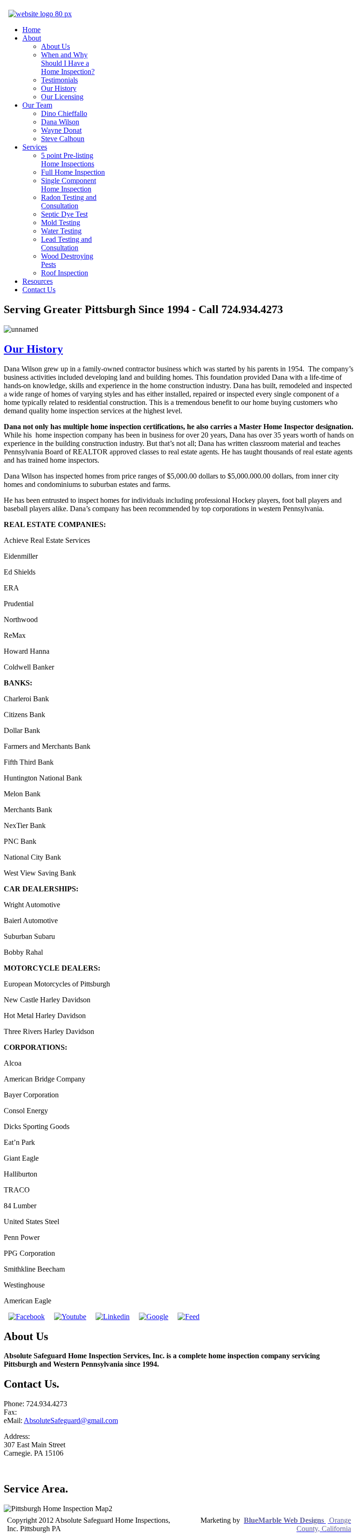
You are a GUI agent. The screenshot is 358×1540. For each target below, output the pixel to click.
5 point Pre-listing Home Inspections (67, 159)
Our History (58, 88)
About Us (55, 46)
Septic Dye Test (64, 214)
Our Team (37, 105)
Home (31, 30)
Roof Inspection (64, 273)
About (31, 38)
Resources (37, 281)
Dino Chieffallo (64, 113)
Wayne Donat (61, 130)
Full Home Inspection (73, 172)
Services (34, 147)
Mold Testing (60, 222)
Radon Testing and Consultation (68, 201)
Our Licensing (62, 97)
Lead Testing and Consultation (66, 243)
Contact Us (38, 290)
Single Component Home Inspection (68, 185)
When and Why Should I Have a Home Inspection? (68, 63)
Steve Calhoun (62, 139)
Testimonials (59, 80)
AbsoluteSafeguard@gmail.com (71, 1420)
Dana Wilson (60, 122)
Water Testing (61, 231)
